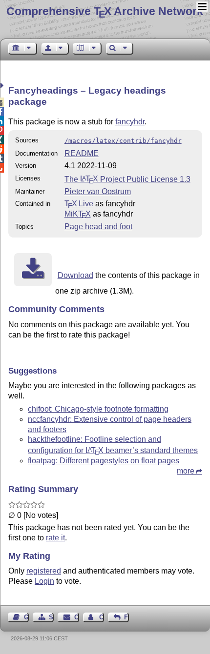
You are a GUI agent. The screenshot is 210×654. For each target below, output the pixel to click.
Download (75, 275)
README (81, 153)
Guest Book (26, 617)
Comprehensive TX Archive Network (104, 11)
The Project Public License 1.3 (127, 179)
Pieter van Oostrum (97, 191)
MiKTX (77, 214)
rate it (55, 538)
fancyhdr (130, 122)
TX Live (78, 203)
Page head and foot (98, 226)
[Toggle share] (3, 85)
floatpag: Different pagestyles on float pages (103, 460)
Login (44, 581)
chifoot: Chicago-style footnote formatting (98, 409)
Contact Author (101, 617)
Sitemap (51, 617)
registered (43, 571)
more (185, 471)
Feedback (126, 617)
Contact (76, 617)
